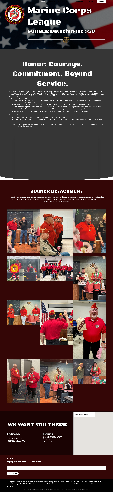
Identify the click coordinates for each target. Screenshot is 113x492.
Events (60, 1)
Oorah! (13, 473)
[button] (101, 1)
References (80, 1)
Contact (91, 1)
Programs (69, 1)
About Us (51, 1)
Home (42, 1)
